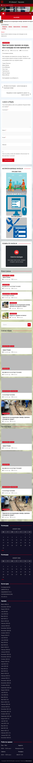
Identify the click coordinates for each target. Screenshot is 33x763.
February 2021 (4, 733)
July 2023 (3, 664)
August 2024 (4, 635)
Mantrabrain (29, 761)
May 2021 (3, 725)
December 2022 (5, 680)
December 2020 (5, 737)
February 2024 (4, 649)
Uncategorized (6, 293)
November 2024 (5, 630)
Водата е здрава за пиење (18, 315)
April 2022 (3, 699)
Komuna (15, 279)
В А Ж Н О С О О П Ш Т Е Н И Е (11, 286)
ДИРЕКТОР (4, 589)
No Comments (24, 50)
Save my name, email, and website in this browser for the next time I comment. (15, 154)
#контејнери (24, 26)
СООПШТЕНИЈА (6, 42)
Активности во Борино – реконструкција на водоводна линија (15, 87)
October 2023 (4, 659)
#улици (10, 26)
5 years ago (6, 50)
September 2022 (5, 687)
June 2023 (3, 666)
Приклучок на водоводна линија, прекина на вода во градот (20, 305)
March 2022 (4, 702)
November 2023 (5, 656)
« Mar (2, 550)
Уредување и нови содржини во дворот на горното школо (17, 94)
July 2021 (3, 721)
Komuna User (15, 50)
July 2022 (3, 692)
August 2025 (4, 609)
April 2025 (3, 618)
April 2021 (3, 728)
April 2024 (3, 645)
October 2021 (4, 714)
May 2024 (3, 642)
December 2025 (5, 606)
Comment (5, 110)
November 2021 (5, 711)
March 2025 (4, 621)
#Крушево (4, 26)
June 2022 (3, 695)
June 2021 (3, 723)
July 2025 (3, 611)
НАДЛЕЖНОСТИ (5, 592)
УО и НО (12, 275)
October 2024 (4, 633)
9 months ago (7, 288)
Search (29, 324)
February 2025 (4, 623)
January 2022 (4, 706)
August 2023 (4, 661)
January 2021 (4, 735)
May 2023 (3, 668)
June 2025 (3, 614)
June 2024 (3, 640)
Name (4, 130)
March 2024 (4, 647)
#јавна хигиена (16, 26)
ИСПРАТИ (16, 210)
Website (4, 144)
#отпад (4, 28)
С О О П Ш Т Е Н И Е (8, 295)
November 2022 (5, 683)
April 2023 (3, 671)
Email (4, 137)
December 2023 (5, 654)
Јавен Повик (6, 277)
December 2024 (5, 628)
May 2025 (3, 616)
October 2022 (4, 685)
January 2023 (4, 678)
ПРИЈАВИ (16, 187)
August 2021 (4, 718)
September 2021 (5, 716)
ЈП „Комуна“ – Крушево (14, 9)
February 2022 (4, 704)
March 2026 (4, 604)
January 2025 (4, 626)
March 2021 (4, 730)
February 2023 (4, 675)
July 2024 (3, 637)
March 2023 (4, 673)
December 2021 (5, 709)
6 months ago (7, 279)
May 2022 (3, 697)
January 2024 (4, 652)
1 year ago (13, 308)
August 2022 (4, 690)
